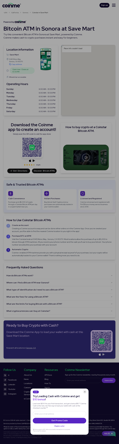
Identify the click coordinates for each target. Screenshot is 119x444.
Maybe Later (59, 426)
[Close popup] (85, 392)
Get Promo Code (59, 420)
